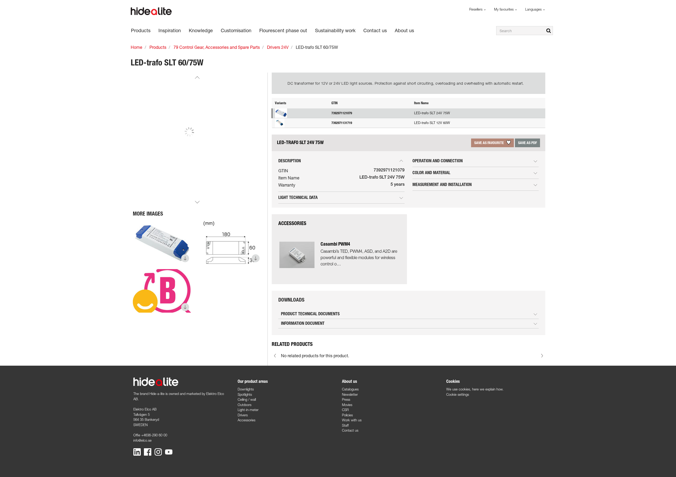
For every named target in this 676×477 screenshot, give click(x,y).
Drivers (243, 415)
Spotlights (245, 394)
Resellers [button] (476, 9)
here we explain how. (488, 389)
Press (346, 399)
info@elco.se (142, 440)
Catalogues (350, 389)
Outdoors (244, 405)
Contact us (350, 430)
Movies (347, 405)
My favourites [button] (504, 9)
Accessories (246, 420)
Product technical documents (310, 313)
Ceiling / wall (247, 399)
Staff (345, 425)
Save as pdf (527, 143)
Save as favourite (489, 143)
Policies (347, 415)
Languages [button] (534, 9)
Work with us (352, 420)
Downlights (246, 389)
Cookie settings (457, 394)
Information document (303, 323)
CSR (345, 410)
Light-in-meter (248, 410)
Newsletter (350, 394)
